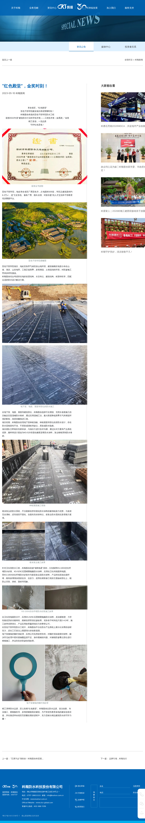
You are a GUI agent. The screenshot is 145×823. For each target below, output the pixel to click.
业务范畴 (33, 7)
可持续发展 (92, 7)
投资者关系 (130, 46)
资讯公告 (81, 46)
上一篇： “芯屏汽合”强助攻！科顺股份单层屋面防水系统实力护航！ (32, 758)
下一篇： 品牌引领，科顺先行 (114, 758)
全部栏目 (129, 59)
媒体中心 (105, 46)
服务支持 (129, 7)
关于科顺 (15, 7)
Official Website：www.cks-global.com (37, 802)
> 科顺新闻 (138, 59)
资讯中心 (51, 7)
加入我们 (111, 7)
